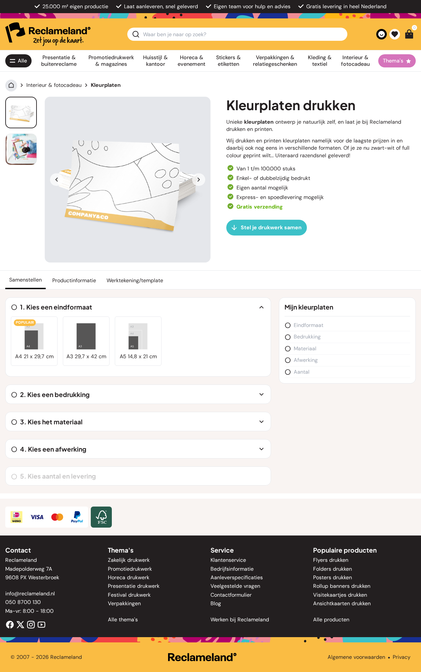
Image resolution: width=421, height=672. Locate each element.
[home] (47, 34)
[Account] (381, 34)
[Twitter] (20, 624)
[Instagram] (31, 624)
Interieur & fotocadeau (54, 85)
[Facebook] (9, 624)
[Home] (11, 85)
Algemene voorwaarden (356, 657)
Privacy (401, 657)
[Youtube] (41, 624)
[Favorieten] (394, 34)
